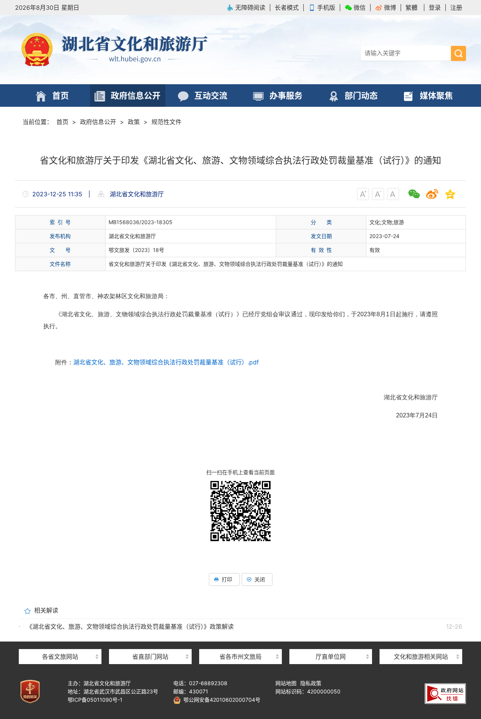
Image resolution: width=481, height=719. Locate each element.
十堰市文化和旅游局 (240, 643)
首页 (62, 122)
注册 (456, 7)
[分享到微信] (414, 194)
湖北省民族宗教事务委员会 (150, 643)
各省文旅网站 (60, 656)
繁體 (411, 7)
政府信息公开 (98, 122)
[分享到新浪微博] (432, 194)
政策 (134, 122)
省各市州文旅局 (240, 656)
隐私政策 (310, 683)
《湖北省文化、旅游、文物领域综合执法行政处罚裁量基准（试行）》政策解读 (130, 626)
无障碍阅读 (250, 7)
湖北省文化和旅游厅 (127, 49)
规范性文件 (166, 122)
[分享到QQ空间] (450, 194)
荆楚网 (421, 642)
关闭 (260, 579)
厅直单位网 (331, 656)
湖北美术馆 (331, 643)
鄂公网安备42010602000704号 (220, 699)
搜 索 (458, 53)
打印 (227, 579)
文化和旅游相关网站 (421, 656)
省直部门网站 (150, 656)
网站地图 (285, 683)
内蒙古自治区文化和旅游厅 (60, 643)
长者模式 (287, 7)
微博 (390, 7)
